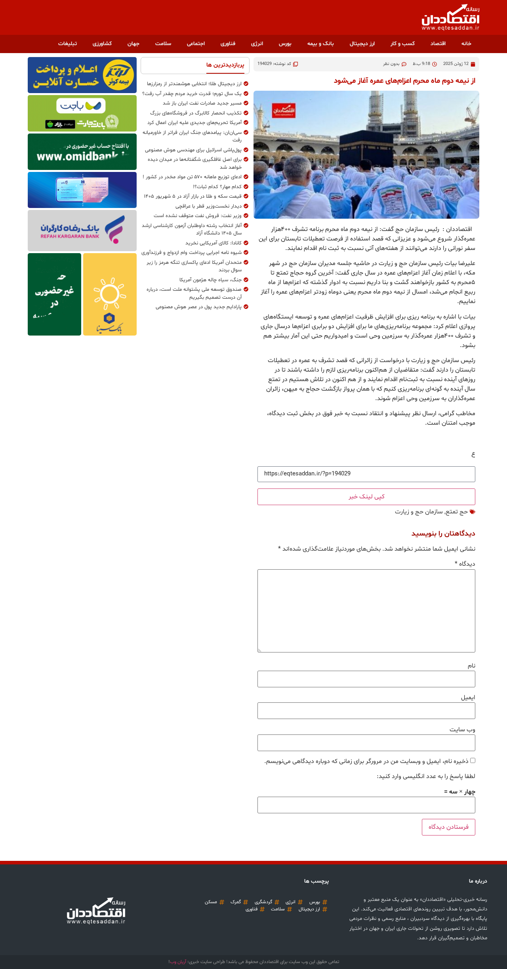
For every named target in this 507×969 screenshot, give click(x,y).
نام (471, 666)
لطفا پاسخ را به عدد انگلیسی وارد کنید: (426, 776)
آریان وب (178, 962)
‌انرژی (257, 44)
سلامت (163, 44)
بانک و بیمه (320, 44)
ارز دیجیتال (362, 44)
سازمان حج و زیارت (419, 511)
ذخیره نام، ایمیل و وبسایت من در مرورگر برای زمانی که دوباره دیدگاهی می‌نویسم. (366, 761)
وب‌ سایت (462, 730)
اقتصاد (438, 44)
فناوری (228, 44)
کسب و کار (403, 44)
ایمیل (468, 697)
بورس (285, 44)
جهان (133, 44)
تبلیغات (67, 44)
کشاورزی (102, 44)
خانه (466, 44)
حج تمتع (457, 511)
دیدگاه (465, 564)
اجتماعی (196, 44)
